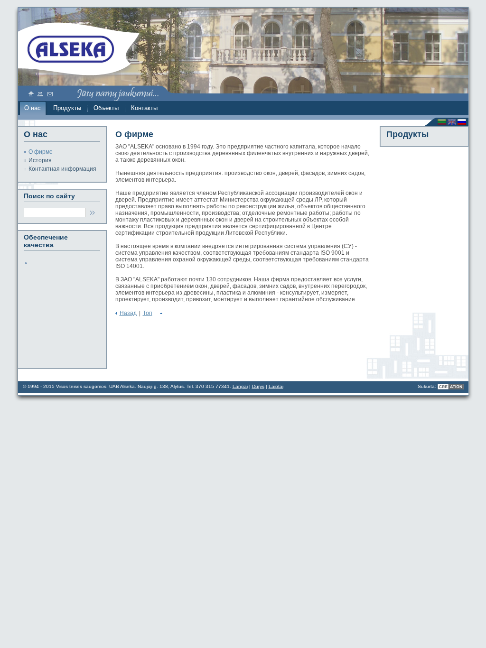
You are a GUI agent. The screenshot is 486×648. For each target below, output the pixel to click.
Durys (258, 386)
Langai (240, 386)
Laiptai (276, 386)
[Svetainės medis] (41, 93)
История (38, 160)
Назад (128, 313)
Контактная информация (60, 168)
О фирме (38, 151)
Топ (147, 313)
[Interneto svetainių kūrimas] (451, 386)
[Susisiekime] (50, 93)
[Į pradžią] (72, 49)
